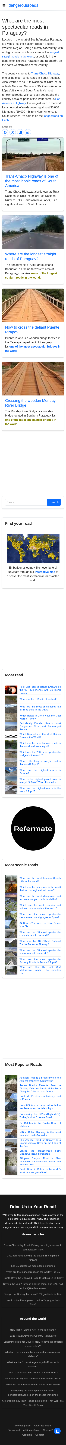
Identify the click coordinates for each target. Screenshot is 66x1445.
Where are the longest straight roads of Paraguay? (30, 256)
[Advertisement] (33, 464)
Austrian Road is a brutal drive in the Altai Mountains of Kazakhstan (40, 1079)
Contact (39, 1434)
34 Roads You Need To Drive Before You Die (40, 925)
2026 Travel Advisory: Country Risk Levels (33, 1335)
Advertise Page (42, 1425)
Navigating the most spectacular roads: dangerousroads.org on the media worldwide (33, 1392)
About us (27, 1434)
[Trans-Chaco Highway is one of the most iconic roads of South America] (33, 154)
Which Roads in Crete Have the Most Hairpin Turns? (40, 717)
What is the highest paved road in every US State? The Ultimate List (40, 781)
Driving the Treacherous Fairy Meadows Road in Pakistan (40, 1152)
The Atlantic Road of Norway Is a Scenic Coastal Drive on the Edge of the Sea (40, 1143)
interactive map (45, 571)
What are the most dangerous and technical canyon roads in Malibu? (40, 898)
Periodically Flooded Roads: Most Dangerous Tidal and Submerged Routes (40, 726)
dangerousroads (23, 5)
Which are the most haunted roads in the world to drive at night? (40, 745)
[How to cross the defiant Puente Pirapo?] (33, 305)
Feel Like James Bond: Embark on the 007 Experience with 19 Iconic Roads (40, 689)
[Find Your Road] (33, 547)
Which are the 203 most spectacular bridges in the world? (40, 754)
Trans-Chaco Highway (45, 73)
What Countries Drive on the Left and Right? (33, 1372)
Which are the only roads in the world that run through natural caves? (40, 889)
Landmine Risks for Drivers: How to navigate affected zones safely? (33, 1343)
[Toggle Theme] (57, 1431)
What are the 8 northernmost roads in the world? (33, 1384)
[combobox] (26, 502)
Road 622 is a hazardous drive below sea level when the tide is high (40, 1107)
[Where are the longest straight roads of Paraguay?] (33, 232)
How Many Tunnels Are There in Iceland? (33, 1329)
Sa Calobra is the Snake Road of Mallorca (40, 1125)
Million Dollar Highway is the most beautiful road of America (40, 1134)
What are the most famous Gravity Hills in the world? (40, 880)
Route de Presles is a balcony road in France (40, 1098)
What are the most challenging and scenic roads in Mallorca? (33, 1354)
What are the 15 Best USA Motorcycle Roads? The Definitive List (40, 970)
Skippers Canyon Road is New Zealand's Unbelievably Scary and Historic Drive (40, 1161)
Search (54, 502)
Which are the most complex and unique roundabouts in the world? (40, 907)
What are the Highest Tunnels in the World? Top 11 (33, 1378)
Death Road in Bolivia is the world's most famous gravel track (40, 1171)
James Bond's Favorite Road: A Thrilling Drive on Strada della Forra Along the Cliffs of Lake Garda (40, 1088)
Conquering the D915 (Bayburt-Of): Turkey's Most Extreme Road (40, 1116)
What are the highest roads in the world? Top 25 (40, 790)
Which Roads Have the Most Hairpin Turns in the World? (40, 736)
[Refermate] (33, 828)
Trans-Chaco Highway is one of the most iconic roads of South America (31, 181)
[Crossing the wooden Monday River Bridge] (33, 378)
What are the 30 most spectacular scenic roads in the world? (40, 952)
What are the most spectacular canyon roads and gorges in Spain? (40, 916)
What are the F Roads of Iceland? (38, 699)
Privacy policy (22, 1425)
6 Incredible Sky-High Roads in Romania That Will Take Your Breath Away (33, 1402)
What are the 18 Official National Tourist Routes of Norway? (40, 943)
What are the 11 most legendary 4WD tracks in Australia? (33, 1364)
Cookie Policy (50, 1430)
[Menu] (5, 5)
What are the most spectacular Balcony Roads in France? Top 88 (40, 961)
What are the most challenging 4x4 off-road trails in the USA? (40, 708)
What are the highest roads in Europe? (40, 772)
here (42, 1223)
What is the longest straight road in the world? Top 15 (40, 763)
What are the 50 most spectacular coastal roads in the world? (40, 934)
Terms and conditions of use (23, 1430)
